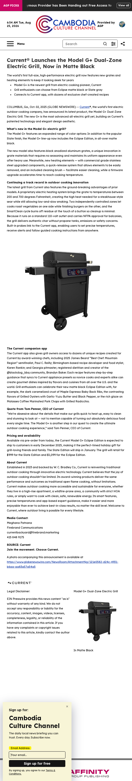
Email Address (20, 748)
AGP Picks (11, 5)
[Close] (67, 706)
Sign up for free (37, 763)
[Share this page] (122, 43)
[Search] (105, 44)
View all (123, 5)
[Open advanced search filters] (113, 44)
